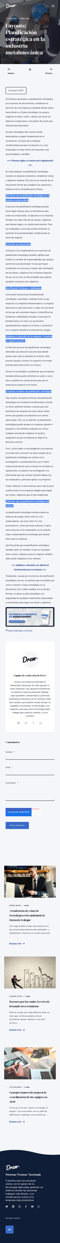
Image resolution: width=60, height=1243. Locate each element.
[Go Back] (30, 71)
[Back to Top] (10, 1230)
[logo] (13, 1167)
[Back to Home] (11, 6)
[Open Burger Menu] (53, 6)
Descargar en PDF (16, 90)
